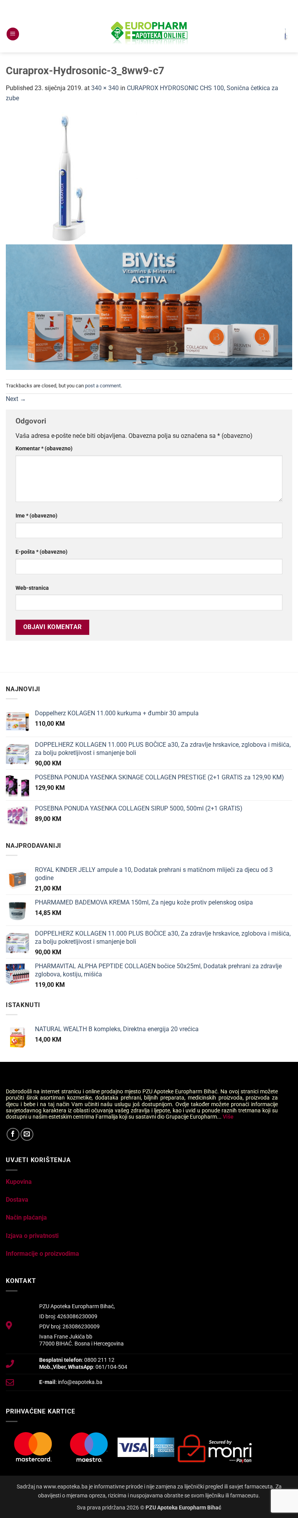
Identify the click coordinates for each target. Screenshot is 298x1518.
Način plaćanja (26, 1217)
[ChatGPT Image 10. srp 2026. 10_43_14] (149, 306)
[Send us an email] (27, 1134)
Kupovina (19, 1181)
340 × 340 (105, 88)
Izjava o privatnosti (32, 1235)
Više (228, 1117)
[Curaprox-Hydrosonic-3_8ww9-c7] (72, 177)
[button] (13, 34)
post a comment (103, 386)
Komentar (44, 448)
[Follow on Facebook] (13, 1134)
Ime (36, 515)
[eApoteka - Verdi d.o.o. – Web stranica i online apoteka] (149, 34)
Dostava (17, 1199)
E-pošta (42, 552)
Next (16, 399)
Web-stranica (32, 588)
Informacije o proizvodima (42, 1253)
